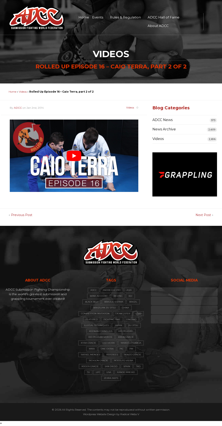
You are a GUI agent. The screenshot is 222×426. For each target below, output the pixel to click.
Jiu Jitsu (133, 325)
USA (108, 372)
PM (131, 348)
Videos (23, 91)
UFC (98, 372)
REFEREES (112, 354)
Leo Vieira (108, 342)
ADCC (18, 107)
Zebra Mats (111, 378)
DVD (138, 313)
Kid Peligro (125, 331)
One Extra (107, 348)
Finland (131, 319)
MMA (92, 348)
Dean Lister (123, 313)
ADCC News (162, 120)
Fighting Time (112, 319)
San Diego (111, 366)
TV (88, 372)
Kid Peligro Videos (100, 337)
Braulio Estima (113, 301)
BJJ (130, 296)
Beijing (118, 296)
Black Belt (91, 301)
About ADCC (158, 26)
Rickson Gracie (98, 360)
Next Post (203, 215)
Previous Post (21, 215)
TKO (138, 366)
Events (97, 17)
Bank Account (99, 296)
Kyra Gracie (88, 342)
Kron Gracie (126, 337)
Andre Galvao (112, 290)
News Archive (164, 129)
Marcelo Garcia (131, 342)
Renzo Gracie (132, 354)
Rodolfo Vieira (123, 360)
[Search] (209, 21)
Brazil (133, 301)
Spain (126, 366)
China (125, 307)
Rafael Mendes (90, 354)
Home (83, 17)
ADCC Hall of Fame (164, 17)
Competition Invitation (95, 313)
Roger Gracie (90, 366)
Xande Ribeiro (126, 372)
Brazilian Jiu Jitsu (104, 307)
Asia (129, 290)
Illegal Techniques (96, 325)
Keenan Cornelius (100, 331)
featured (92, 319)
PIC (121, 348)
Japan (118, 325)
